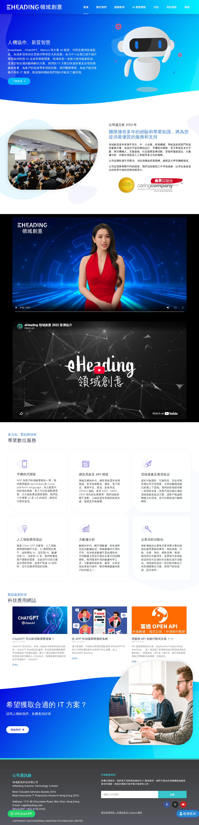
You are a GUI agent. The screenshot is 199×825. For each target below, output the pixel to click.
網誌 (187, 7)
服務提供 (119, 7)
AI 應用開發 (139, 7)
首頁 (85, 7)
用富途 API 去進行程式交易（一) (152, 639)
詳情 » (15, 665)
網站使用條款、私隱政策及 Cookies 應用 (121, 812)
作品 (156, 7)
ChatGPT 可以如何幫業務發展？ (33, 639)
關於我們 (101, 7)
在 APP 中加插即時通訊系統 (90, 639)
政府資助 (172, 7)
